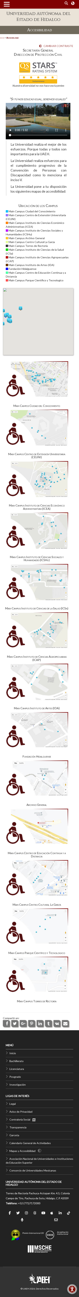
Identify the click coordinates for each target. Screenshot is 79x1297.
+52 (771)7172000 (29, 1203)
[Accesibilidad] (72, 1289)
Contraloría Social (20, 1119)
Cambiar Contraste (57, 46)
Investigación (17, 1084)
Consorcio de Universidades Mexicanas (32, 1170)
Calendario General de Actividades (30, 1143)
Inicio (12, 1053)
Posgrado (15, 1076)
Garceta (14, 1135)
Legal (12, 1103)
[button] (10, 321)
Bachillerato (16, 1061)
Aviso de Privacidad (20, 1111)
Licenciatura (16, 1068)
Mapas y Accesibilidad (22, 1151)
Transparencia (17, 1127)
